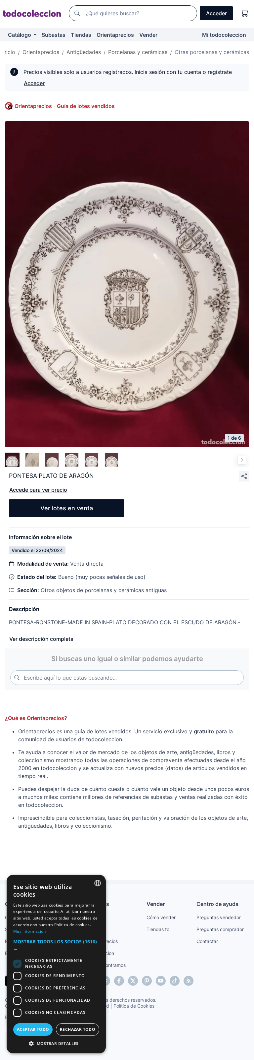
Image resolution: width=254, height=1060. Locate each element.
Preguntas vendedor (218, 917)
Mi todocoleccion (224, 34)
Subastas (53, 34)
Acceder (34, 83)
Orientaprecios (115, 34)
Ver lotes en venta (66, 508)
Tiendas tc (158, 929)
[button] (56, 945)
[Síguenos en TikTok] (175, 981)
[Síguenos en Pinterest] (147, 981)
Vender (148, 34)
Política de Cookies (133, 1006)
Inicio (8, 52)
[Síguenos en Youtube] (161, 981)
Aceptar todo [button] (33, 1029)
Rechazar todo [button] (77, 1029)
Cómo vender (161, 917)
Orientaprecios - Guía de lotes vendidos (65, 106)
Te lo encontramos (106, 965)
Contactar (207, 941)
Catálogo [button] (20, 34)
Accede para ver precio (38, 489)
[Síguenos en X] (133, 981)
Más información (29, 931)
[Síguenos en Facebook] (119, 981)
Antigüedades (83, 52)
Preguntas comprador (220, 929)
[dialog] (56, 964)
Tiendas (81, 34)
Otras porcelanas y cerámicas (212, 52)
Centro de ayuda (217, 904)
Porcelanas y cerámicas (137, 52)
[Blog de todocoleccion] (188, 981)
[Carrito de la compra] (245, 13)
